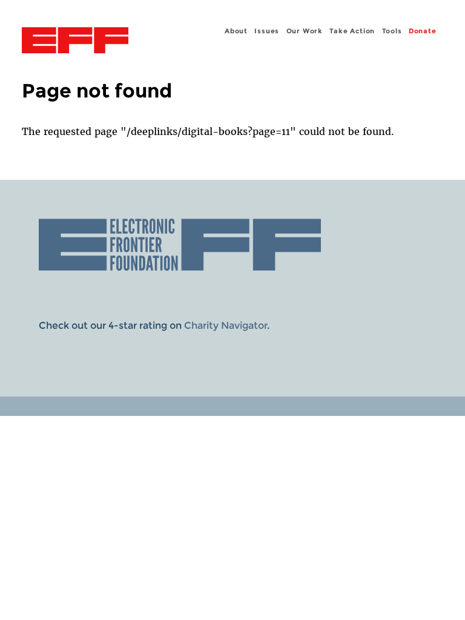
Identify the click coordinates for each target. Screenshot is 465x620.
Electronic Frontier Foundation (75, 41)
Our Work (304, 31)
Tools (392, 31)
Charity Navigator (225, 325)
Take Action (352, 31)
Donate (423, 31)
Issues (266, 31)
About (236, 31)
